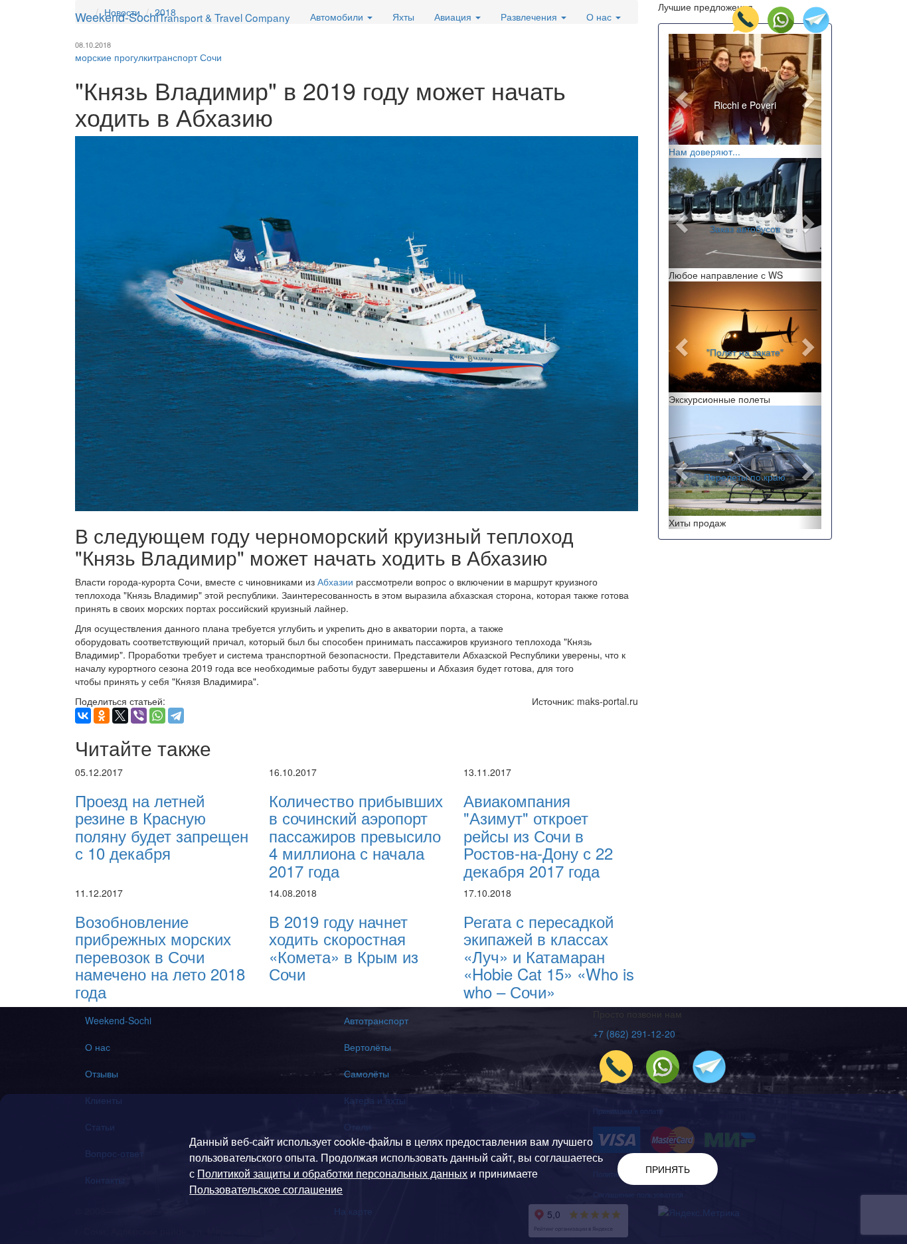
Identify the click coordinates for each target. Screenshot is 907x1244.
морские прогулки (114, 57)
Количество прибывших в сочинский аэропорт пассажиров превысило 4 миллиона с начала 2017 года (356, 835)
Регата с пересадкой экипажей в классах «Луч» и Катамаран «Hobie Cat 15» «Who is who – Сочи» (548, 956)
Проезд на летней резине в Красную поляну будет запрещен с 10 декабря (161, 826)
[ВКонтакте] (83, 716)
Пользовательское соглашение (266, 1189)
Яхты (403, 16)
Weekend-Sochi (182, 16)
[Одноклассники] (102, 716)
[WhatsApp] (157, 716)
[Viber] (139, 716)
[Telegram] (176, 716)
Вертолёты (367, 1046)
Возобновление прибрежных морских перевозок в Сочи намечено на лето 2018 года (160, 956)
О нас (97, 1046)
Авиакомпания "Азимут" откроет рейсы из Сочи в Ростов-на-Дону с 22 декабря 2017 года (538, 835)
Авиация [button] (454, 16)
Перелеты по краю (744, 476)
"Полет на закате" (744, 352)
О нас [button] (600, 16)
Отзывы (101, 1073)
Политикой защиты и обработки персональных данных (332, 1173)
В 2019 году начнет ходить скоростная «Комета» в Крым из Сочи (343, 947)
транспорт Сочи (187, 57)
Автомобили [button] (338, 16)
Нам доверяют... (704, 151)
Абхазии (335, 581)
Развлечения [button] (530, 16)
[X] (120, 716)
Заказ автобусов (745, 228)
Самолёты (366, 1073)
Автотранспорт (376, 1020)
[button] (680, 96)
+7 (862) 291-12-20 (634, 1033)
